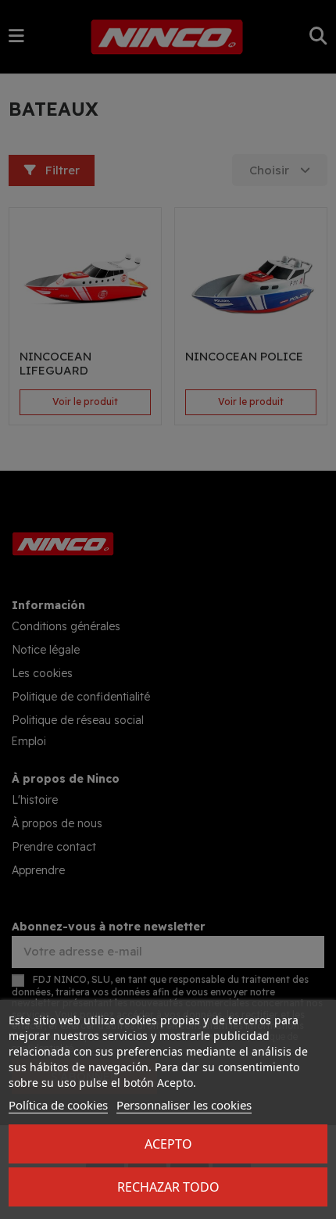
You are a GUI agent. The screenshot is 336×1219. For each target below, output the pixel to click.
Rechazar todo (168, 1187)
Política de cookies (58, 1105)
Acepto (168, 1144)
